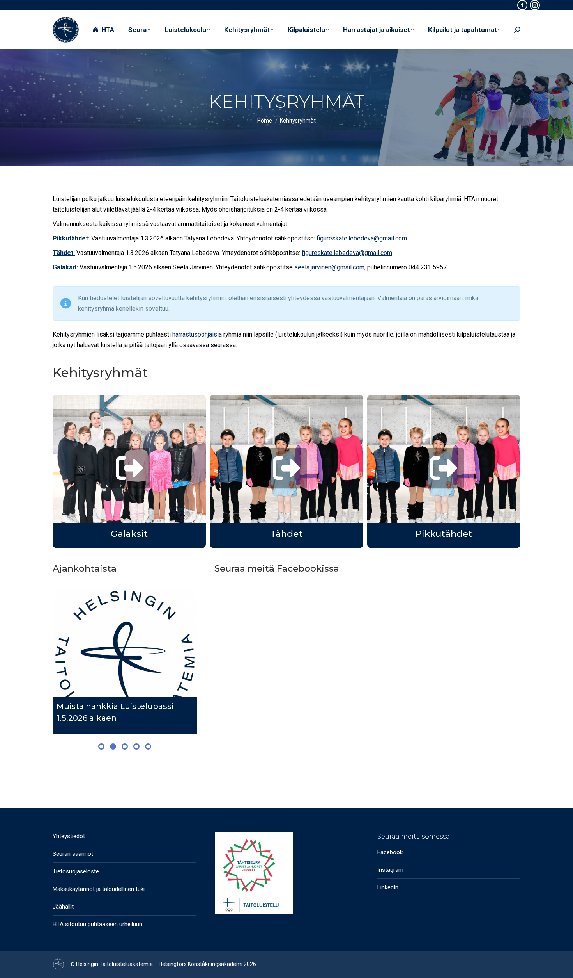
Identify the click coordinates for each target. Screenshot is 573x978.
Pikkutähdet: (71, 238)
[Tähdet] (286, 468)
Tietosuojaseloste (76, 871)
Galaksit (64, 267)
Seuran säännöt (73, 853)
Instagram (390, 869)
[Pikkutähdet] (443, 468)
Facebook (390, 852)
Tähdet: (64, 253)
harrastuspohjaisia (197, 334)
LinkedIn (387, 887)
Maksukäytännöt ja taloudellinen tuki (99, 888)
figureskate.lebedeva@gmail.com (362, 238)
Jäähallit (63, 906)
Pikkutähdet (444, 533)
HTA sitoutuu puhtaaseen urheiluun (97, 924)
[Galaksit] (129, 468)
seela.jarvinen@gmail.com (329, 267)
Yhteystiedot (69, 836)
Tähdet (286, 533)
